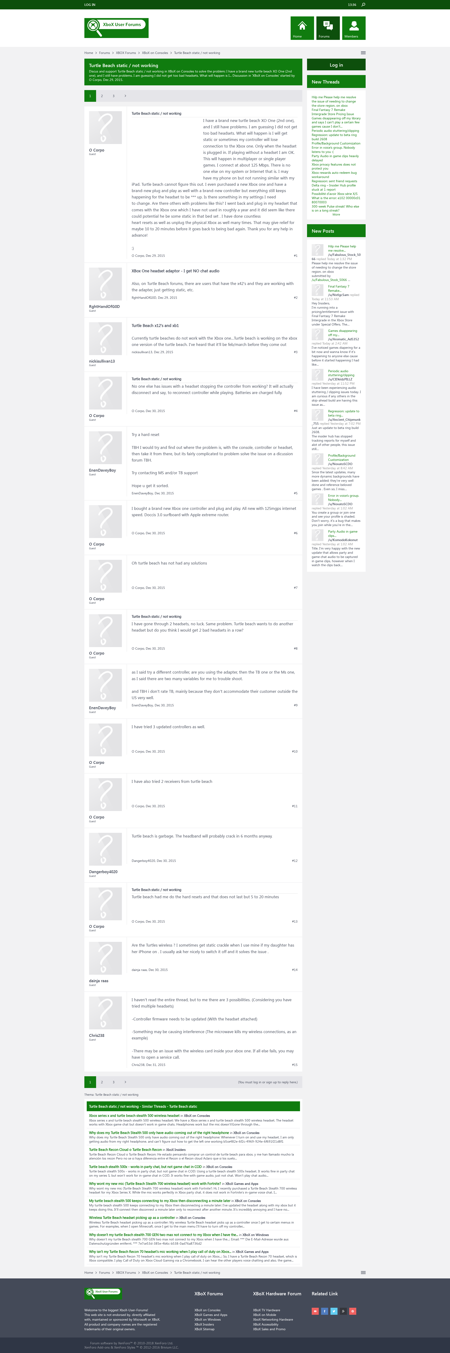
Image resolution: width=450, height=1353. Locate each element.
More (336, 214)
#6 (296, 533)
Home (297, 36)
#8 (296, 648)
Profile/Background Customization (336, 143)
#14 (295, 970)
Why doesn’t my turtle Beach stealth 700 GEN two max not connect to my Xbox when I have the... (163, 1234)
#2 (296, 298)
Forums (324, 36)
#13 (295, 921)
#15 (295, 1065)
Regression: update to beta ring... (343, 413)
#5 (296, 493)
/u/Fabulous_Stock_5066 (330, 279)
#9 (296, 705)
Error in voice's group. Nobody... (343, 497)
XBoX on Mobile (264, 1314)
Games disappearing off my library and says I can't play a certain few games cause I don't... (336, 122)
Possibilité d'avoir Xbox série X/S (334, 193)
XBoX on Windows (208, 1319)
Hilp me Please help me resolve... (342, 248)
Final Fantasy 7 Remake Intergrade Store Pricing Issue (333, 111)
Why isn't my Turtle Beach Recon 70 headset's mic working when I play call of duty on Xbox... (160, 1251)
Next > (125, 96)
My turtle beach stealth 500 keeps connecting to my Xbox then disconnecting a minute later (159, 1200)
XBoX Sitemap (204, 1329)
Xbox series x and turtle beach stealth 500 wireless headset (134, 1115)
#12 (295, 861)
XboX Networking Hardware (273, 1319)
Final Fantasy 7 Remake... (338, 288)
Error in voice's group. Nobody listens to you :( (333, 149)
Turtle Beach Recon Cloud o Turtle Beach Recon (125, 1149)
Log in (336, 64)
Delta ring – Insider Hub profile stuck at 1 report (334, 187)
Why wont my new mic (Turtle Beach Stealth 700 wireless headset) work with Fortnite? (155, 1183)
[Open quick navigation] (363, 52)
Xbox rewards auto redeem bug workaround (334, 174)
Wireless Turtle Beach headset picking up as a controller (132, 1217)
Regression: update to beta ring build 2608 (334, 137)
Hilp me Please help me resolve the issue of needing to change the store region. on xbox (334, 101)
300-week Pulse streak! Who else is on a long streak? (335, 208)
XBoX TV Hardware (266, 1310)
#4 (296, 411)
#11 (295, 806)
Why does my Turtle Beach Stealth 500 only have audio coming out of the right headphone (159, 1132)
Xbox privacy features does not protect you (334, 166)
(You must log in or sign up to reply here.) (268, 1082)
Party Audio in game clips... (342, 533)
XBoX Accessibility (265, 1324)
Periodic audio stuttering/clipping (335, 130)
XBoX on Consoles (266, 75)
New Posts (323, 230)
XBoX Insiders (204, 1324)
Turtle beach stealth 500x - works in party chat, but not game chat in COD (145, 1166)
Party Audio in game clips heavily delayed (335, 158)
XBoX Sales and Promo (269, 1329)
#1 (296, 256)
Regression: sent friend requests (334, 181)
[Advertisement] (167, 146)
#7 (296, 588)
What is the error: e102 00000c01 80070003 (336, 200)
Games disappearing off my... (342, 332)
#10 (295, 751)
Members (351, 36)
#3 (296, 352)
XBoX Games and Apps (211, 1314)
